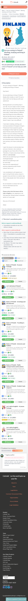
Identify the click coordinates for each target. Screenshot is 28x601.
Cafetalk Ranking (7, 558)
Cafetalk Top (6, 514)
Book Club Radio (7, 528)
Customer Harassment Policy (14, 494)
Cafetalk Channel (7, 556)
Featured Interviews (8, 539)
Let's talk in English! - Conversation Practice (13, 428)
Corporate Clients (7, 522)
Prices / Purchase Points (9, 516)
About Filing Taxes (7, 549)
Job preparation (5, 16)
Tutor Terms (6, 543)
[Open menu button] (2, 2)
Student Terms (6, 518)
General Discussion (6, 18)
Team (14, 486)
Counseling (4, 14)
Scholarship (6, 524)
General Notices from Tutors (10, 541)
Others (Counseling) (14, 14)
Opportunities (14, 497)
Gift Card (5, 562)
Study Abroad (13, 16)
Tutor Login (6, 537)
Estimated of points (7, 59)
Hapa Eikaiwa (6, 570)
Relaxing (22, 14)
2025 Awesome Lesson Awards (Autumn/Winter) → (14, 457)
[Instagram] (11, 587)
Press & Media (14, 501)
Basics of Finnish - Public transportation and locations (15, 365)
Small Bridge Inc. (7, 568)
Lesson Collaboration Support (10, 564)
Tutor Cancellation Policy (9, 547)
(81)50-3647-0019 (10, 582)
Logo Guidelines (14, 505)
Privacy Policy (6, 566)
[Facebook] (4, 587)
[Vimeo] (9, 587)
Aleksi (3, 10)
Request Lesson (14, 74)
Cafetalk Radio (7, 526)
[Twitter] (6, 587)
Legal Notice (14, 490)
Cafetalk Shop (6, 560)
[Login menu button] (26, 2)
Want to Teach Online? (8, 535)
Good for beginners (21, 16)
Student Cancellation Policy (10, 520)
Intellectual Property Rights (10, 545)
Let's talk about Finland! (13, 286)
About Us (14, 483)
